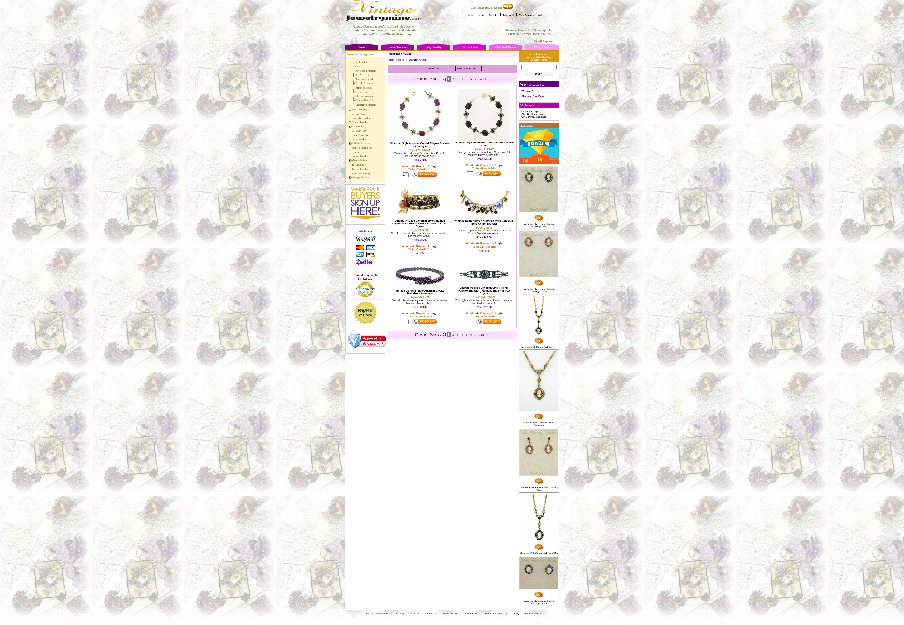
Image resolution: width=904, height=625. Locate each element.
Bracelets (402, 59)
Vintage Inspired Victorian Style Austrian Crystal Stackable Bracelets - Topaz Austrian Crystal (419, 223)
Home (361, 47)
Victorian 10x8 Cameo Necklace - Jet (539, 347)
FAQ (516, 613)
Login (481, 14)
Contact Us (431, 613)
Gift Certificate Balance (533, 116)
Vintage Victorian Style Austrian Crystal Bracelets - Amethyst (420, 292)
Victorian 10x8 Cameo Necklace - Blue (539, 553)
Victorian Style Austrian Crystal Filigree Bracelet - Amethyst (420, 145)
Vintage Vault (542, 47)
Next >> (483, 78)
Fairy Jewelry (433, 47)
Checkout (508, 14)
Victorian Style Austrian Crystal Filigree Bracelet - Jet (484, 144)
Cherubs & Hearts (505, 47)
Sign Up (493, 14)
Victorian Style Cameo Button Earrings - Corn (539, 290)
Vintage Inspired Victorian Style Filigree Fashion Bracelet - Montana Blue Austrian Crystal (484, 290)
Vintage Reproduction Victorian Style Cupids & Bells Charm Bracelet (484, 222)
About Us (414, 613)
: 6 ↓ (435, 68)
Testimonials (381, 613)
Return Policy (450, 613)
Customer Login (530, 111)
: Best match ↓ (468, 68)
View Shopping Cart (530, 14)
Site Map (399, 613)
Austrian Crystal (418, 59)
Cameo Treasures (397, 47)
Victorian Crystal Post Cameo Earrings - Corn (539, 488)
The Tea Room (469, 47)
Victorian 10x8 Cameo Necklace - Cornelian (538, 423)
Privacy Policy (471, 613)
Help (470, 14)
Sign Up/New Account (533, 114)
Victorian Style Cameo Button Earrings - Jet (539, 225)
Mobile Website (533, 613)
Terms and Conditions (496, 613)
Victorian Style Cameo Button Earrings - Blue (539, 602)
